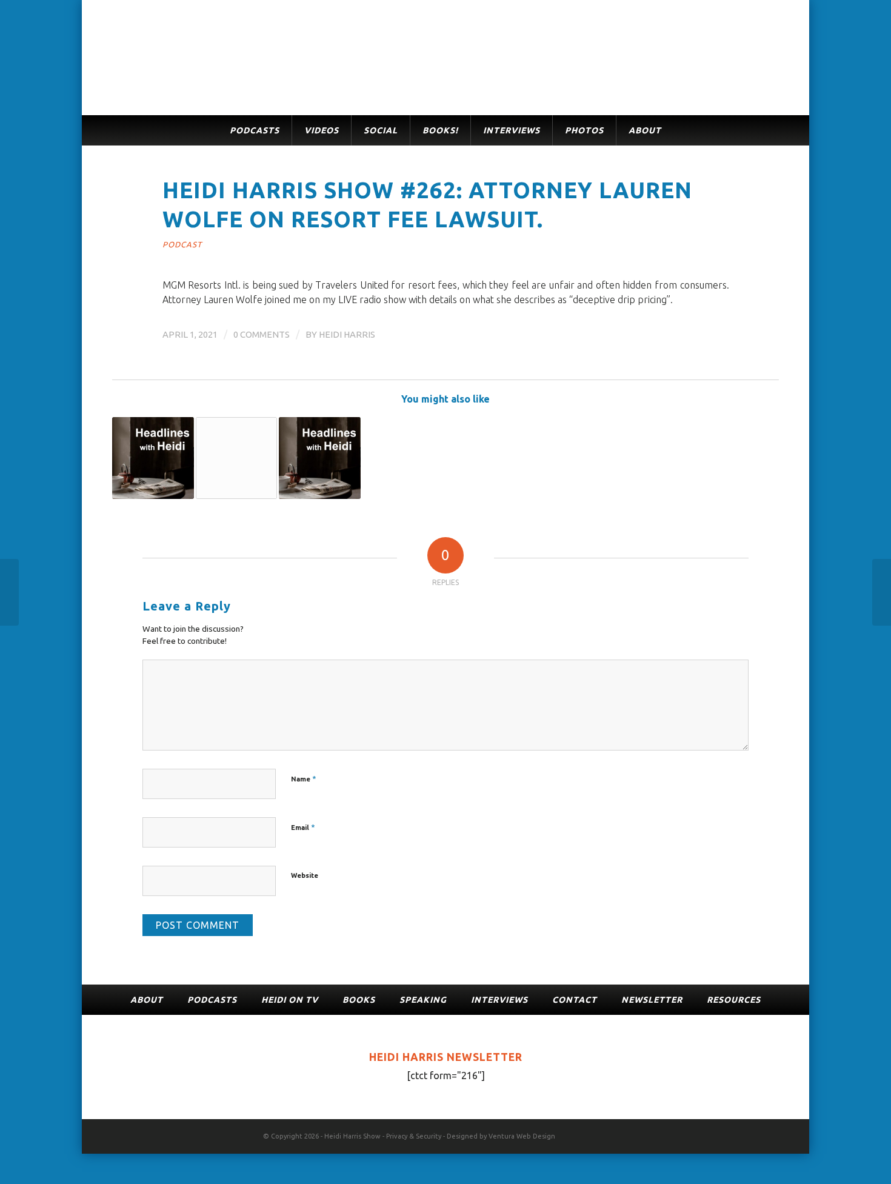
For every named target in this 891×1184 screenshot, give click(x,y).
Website (304, 875)
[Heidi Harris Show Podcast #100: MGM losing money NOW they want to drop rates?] (237, 458)
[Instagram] (752, 1134)
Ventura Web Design (522, 1136)
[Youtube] (770, 1134)
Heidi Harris (347, 334)
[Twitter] (733, 1134)
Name (303, 778)
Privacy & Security (413, 1136)
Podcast (182, 244)
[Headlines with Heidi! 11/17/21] (153, 458)
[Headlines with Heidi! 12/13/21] (320, 458)
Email (303, 827)
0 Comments (261, 334)
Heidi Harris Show (352, 1136)
